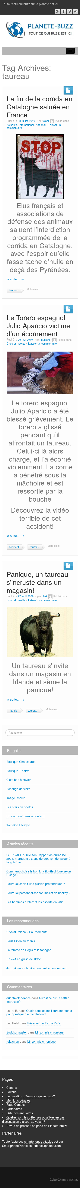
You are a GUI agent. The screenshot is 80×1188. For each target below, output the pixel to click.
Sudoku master (16, 1032)
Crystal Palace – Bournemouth (27, 932)
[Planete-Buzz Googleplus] (57, 11)
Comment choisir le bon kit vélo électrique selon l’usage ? (38, 873)
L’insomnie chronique (49, 1032)
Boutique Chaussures (20, 762)
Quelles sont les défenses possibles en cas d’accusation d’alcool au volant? (33, 1119)
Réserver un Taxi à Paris (44, 1023)
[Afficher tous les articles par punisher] (54, 340)
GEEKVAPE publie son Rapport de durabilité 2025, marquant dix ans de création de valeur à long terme (38, 858)
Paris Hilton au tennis (20, 941)
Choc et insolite (16, 343)
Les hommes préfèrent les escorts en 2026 (35, 902)
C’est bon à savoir (18, 780)
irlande (13, 710)
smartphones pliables (38, 1141)
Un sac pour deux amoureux (25, 816)
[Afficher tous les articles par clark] (52, 121)
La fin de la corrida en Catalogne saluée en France (40, 106)
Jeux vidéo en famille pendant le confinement (36, 968)
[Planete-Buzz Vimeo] (69, 11)
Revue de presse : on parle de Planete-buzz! (36, 1126)
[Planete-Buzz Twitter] (75, 11)
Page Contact (15, 1104)
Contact (11, 1087)
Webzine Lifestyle (18, 825)
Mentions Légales (18, 1100)
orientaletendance (18, 998)
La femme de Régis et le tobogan (28, 950)
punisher (46, 340)
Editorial (11, 1092)
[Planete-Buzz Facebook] (63, 11)
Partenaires (14, 1109)
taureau (13, 290)
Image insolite (15, 798)
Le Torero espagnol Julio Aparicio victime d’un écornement (38, 325)
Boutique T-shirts (17, 771)
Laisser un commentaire (42, 343)
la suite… (15, 279)
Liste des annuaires (19, 1113)
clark (46, 121)
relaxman (12, 1041)
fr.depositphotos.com (47, 1145)
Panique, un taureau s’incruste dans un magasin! (37, 582)
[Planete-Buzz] (40, 30)
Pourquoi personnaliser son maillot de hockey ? (38, 893)
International (26, 125)
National (41, 125)
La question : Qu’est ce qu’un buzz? (30, 1096)
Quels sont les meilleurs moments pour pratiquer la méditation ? (39, 1012)
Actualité (12, 125)
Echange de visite (18, 789)
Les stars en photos (19, 807)
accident (14, 547)
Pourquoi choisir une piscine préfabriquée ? (35, 884)
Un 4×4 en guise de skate (23, 959)
